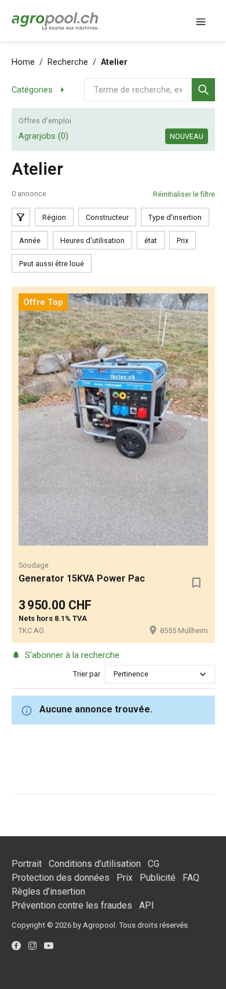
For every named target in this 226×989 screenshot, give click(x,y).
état (150, 240)
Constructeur (107, 217)
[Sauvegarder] (196, 582)
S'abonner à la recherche (72, 655)
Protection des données (61, 877)
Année (30, 240)
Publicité (158, 877)
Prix (182, 240)
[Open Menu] (201, 21)
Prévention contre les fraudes (72, 905)
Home (23, 62)
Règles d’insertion (48, 891)
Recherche (68, 62)
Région (54, 217)
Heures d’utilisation (92, 240)
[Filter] (21, 217)
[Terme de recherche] (203, 89)
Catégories (32, 89)
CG (153, 863)
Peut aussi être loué (51, 263)
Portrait (27, 863)
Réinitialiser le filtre (184, 194)
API (146, 905)
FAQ (191, 877)
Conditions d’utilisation (95, 863)
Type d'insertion (175, 217)
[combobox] (114, 673)
